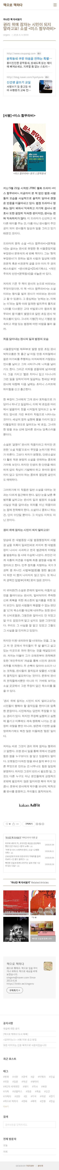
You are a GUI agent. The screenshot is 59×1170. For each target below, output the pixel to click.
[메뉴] (55, 5)
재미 (26, 1086)
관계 (25, 1076)
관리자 (40, 1165)
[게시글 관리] (18, 824)
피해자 (42, 1076)
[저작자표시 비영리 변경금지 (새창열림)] (39, 824)
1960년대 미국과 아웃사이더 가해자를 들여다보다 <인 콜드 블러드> (22, 858)
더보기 (6, 1106)
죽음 (38, 1091)
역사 (35, 1086)
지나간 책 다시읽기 (13, 837)
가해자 (8, 1096)
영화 (25, 1101)
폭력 (34, 1101)
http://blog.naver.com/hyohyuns (25, 77)
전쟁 (43, 1101)
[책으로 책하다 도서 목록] (15, 1034)
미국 (34, 1096)
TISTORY (30, 1165)
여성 (43, 1096)
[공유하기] (13, 824)
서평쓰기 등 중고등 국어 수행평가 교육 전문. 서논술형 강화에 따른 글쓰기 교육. (19, 88)
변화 (7, 1076)
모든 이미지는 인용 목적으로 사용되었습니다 (24, 1045)
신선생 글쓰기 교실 (19, 82)
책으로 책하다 (13, 5)
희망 (7, 1081)
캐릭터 (35, 1081)
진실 (52, 1076)
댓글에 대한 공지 (11, 1028)
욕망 (45, 1086)
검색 (52, 1125)
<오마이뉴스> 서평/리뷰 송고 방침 (20, 1039)
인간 (48, 1091)
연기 (52, 1096)
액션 (25, 1081)
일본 (16, 1081)
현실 (52, 1101)
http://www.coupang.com (21, 53)
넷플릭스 (18, 1091)
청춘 (29, 1091)
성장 (18, 1096)
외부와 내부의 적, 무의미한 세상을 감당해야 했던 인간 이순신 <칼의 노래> (22, 844)
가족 (7, 1091)
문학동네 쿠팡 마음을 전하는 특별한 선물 (29, 58)
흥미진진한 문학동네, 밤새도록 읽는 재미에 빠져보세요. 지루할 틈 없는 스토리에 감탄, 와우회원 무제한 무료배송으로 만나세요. (29, 64)
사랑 (16, 1076)
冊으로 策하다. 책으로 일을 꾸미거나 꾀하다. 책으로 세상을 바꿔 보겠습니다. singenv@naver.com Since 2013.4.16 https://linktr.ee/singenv (22, 975)
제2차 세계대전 (12, 1086)
